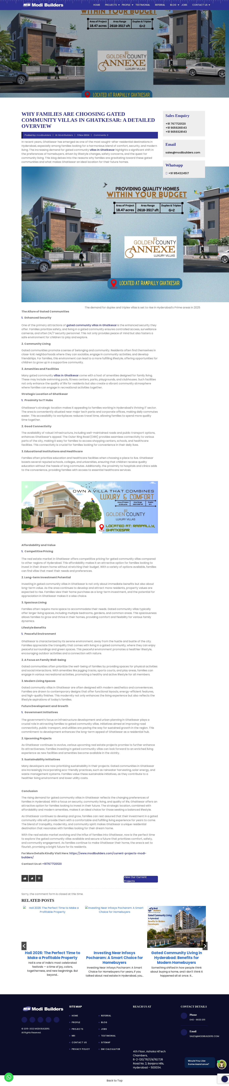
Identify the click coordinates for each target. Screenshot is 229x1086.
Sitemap (105, 1042)
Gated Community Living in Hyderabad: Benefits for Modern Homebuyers (114, 957)
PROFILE (126, 5)
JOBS (184, 5)
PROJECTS (111, 5)
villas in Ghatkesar (102, 150)
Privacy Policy (81, 1049)
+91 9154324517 (178, 173)
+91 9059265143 (176, 128)
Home (96, 5)
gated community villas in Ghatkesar (91, 325)
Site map (75, 1007)
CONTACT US (200, 5)
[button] (23, 946)
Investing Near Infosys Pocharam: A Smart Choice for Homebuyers (52, 957)
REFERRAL (160, 5)
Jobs (104, 1029)
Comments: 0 (101, 135)
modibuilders (44, 135)
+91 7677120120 (175, 124)
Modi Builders (65, 135)
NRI (73, 1035)
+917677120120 (52, 864)
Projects (77, 1029)
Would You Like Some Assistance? (198, 1062)
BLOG (173, 5)
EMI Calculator (110, 1049)
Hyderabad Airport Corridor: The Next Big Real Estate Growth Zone (176, 957)
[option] (52, 943)
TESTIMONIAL (142, 5)
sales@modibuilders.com (182, 152)
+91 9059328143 (176, 132)
